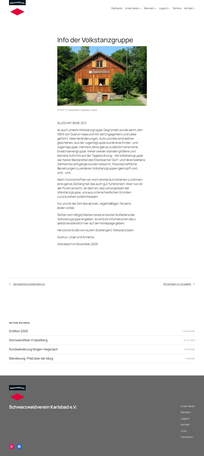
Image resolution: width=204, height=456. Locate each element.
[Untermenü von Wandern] (155, 8)
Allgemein (85, 109)
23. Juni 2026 (189, 340)
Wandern (149, 8)
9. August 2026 (188, 331)
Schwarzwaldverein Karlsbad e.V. (43, 407)
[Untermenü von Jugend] (169, 8)
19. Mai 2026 (189, 349)
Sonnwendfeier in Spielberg (28, 340)
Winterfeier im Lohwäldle (177, 284)
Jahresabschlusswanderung (29, 284)
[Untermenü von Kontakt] (194, 8)
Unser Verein (132, 8)
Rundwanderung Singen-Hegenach (33, 349)
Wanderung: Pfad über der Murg (31, 358)
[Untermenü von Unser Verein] (140, 8)
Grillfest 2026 (18, 331)
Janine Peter (73, 109)
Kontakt (188, 8)
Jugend (163, 8)
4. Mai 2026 (190, 358)
